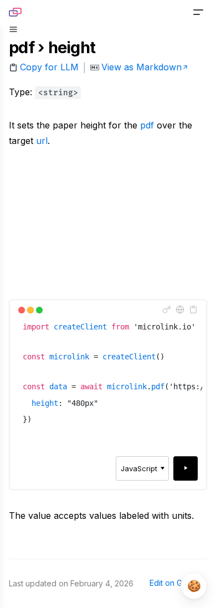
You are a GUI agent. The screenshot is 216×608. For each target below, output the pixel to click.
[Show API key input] (166, 309)
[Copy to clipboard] (193, 309)
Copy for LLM (49, 67)
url (42, 140)
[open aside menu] (13, 29)
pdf (147, 125)
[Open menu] (198, 12)
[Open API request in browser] (180, 309)
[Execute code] (185, 468)
